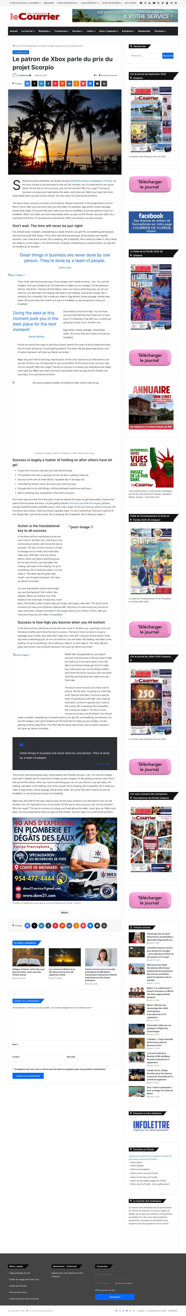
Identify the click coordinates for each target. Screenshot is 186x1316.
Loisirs (90, 31)
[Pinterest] (55, 84)
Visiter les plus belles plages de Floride (148, 1180)
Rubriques (44, 31)
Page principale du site (20, 1273)
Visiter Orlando (137, 1165)
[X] (34, 84)
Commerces (60, 31)
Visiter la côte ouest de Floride (144, 1173)
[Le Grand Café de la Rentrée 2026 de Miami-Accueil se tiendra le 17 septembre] (137, 1057)
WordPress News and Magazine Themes (91, 180)
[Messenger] (90, 84)
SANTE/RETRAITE (89, 3)
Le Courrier (27, 31)
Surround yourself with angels (85, 503)
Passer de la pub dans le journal (24, 1298)
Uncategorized (29, 46)
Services (76, 31)
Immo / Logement (107, 31)
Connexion (114, 1297)
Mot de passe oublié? (123, 1283)
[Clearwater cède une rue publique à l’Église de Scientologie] (137, 1029)
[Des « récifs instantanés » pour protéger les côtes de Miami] (137, 1091)
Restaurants (144, 31)
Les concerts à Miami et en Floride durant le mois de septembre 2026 (62, 972)
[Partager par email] (97, 84)
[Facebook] (27, 84)
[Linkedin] (41, 84)
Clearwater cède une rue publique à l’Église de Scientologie (159, 1028)
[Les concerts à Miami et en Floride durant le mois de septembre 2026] (65, 957)
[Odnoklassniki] (76, 84)
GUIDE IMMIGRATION (66, 3)
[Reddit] (62, 84)
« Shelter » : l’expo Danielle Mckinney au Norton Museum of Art (160, 1042)
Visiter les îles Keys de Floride (143, 1177)
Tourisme (159, 31)
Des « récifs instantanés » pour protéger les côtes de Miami (160, 1090)
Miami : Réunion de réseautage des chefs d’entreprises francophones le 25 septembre (157, 1011)
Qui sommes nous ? (18, 1292)
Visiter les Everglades (140, 1169)
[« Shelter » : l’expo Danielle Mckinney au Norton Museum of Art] (137, 1043)
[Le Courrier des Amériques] (35, 16)
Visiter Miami (136, 1162)
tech (65, 912)
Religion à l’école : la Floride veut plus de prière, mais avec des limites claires (28, 972)
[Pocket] (83, 84)
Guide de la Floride (18, 1286)
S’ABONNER (49, 3)
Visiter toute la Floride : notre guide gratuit (149, 1184)
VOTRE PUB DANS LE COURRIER (24, 3)
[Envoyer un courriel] (30, 75)
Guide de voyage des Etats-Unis (24, 1279)
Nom (15, 1044)
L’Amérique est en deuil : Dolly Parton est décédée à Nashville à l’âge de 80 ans (160, 936)
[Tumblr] (48, 84)
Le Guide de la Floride (156, 1311)
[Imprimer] (104, 84)
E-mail (16, 1057)
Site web (71, 1057)
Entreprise (127, 31)
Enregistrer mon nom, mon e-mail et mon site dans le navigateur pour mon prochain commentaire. (60, 1069)
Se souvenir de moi (106, 1290)
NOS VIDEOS (130, 3)
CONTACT (172, 1311)
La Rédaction (23, 75)
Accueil (13, 31)
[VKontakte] (69, 84)
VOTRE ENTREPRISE (111, 3)
